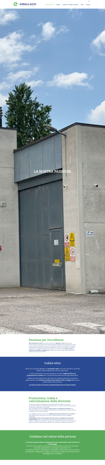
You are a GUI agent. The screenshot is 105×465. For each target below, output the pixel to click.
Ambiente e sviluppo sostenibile (70, 4)
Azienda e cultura (49, 4)
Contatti (88, 4)
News (82, 4)
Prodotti (58, 4)
